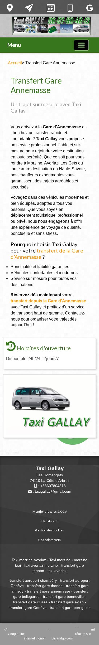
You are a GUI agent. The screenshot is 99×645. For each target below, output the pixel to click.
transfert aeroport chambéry (33, 580)
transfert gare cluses (30, 602)
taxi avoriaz (57, 571)
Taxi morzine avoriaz (29, 560)
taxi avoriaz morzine (41, 565)
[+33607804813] (70, 8)
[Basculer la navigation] (81, 45)
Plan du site (49, 521)
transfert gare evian (67, 602)
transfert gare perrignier (70, 607)
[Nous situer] (10, 8)
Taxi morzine (60, 560)
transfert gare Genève (28, 607)
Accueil (15, 63)
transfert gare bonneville (63, 596)
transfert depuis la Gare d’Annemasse (48, 301)
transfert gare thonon (44, 586)
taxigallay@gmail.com (53, 491)
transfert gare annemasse (48, 591)
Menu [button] (14, 45)
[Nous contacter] (29, 8)
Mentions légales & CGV (49, 511)
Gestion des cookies (49, 530)
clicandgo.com (62, 638)
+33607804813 (53, 486)
